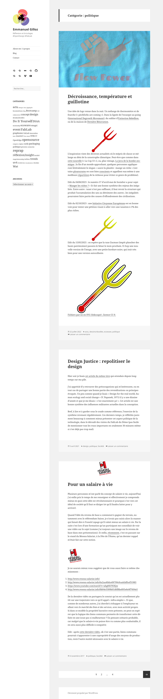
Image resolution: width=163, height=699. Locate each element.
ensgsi (34, 125)
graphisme (18, 133)
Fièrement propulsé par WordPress (83, 693)
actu (15, 107)
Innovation (34, 133)
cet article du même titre (97, 376)
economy (16, 125)
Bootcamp (31, 110)
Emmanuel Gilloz (25, 29)
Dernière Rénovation (97, 121)
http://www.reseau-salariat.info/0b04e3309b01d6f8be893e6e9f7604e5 (103, 589)
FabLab (26, 129)
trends (34, 158)
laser (14, 136)
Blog (15, 53)
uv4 (15, 162)
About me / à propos (21, 48)
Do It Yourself (22, 121)
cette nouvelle (75, 160)
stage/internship (18, 159)
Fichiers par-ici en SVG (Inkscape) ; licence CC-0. (92, 314)
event (17, 129)
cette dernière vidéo (90, 631)
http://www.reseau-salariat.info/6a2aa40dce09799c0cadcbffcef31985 (102, 582)
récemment (113, 532)
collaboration (16, 115)
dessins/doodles (18, 118)
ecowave (26, 125)
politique (17, 146)
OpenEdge (17, 140)
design (34, 114)
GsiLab (26, 133)
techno (27, 159)
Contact (16, 58)
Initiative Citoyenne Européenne (108, 203)
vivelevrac (21, 163)
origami (15, 144)
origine (20, 144)
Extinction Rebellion (128, 118)
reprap (18, 150)
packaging (34, 143)
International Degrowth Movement (86, 118)
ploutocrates (79, 171)
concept (25, 114)
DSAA (36, 121)
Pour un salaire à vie (90, 484)
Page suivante (146, 674)
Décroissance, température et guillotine (100, 99)
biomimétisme (18, 111)
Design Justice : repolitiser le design (99, 363)
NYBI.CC (33, 136)
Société (37, 155)
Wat (15, 166)
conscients (104, 171)
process (24, 147)
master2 (20, 136)
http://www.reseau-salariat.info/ (84, 578)
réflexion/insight (23, 155)
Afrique (21, 107)
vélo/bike (36, 163)
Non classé (27, 136)
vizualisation (29, 163)
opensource (30, 140)
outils (26, 143)
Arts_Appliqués (28, 107)
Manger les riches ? (79, 185)
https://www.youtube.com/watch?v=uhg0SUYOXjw (93, 585)
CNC (38, 111)
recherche (31, 147)
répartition (83, 175)
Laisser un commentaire (80, 334)
